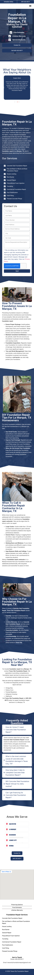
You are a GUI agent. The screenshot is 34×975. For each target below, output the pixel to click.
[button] (30, 5)
